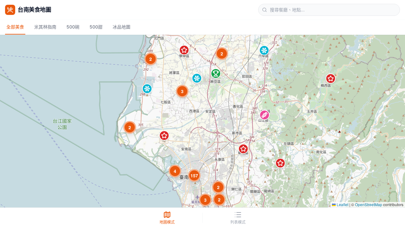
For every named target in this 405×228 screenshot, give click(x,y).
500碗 (72, 26)
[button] (331, 78)
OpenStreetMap (368, 204)
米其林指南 (45, 26)
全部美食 (15, 26)
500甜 (96, 26)
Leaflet (342, 204)
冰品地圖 (121, 26)
